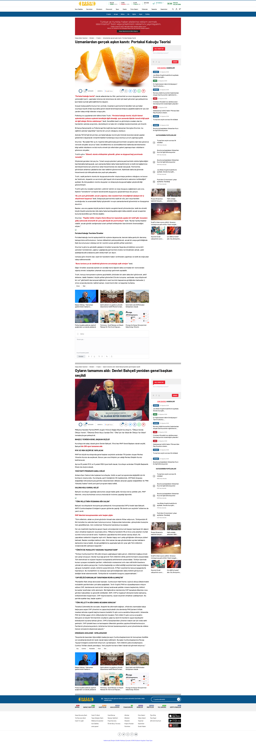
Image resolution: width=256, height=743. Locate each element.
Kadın (125, 9)
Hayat (140, 14)
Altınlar (126, 715)
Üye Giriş (153, 715)
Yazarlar (154, 9)
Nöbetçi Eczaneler (97, 721)
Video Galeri (142, 718)
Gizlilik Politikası (120, 740)
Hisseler (140, 706)
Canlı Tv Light (79, 721)
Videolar (145, 9)
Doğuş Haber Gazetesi (81, 38)
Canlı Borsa (111, 715)
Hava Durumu (115, 706)
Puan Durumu (128, 706)
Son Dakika (79, 9)
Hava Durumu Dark (81, 715)
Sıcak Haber (142, 726)
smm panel (94, 726)
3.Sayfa (108, 14)
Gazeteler (164, 9)
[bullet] (102, 356)
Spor (117, 9)
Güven (78, 286)
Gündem (99, 9)
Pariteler (150, 706)
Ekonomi (109, 9)
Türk (105, 648)
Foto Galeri (134, 9)
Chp (77, 648)
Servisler (89, 9)
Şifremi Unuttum (155, 721)
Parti (99, 648)
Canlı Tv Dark (95, 715)
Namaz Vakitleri (89, 706)
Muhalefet (92, 648)
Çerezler (128, 740)
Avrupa (116, 14)
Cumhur (84, 648)
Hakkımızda (107, 740)
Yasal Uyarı (149, 740)
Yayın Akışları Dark (97, 718)
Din (128, 14)
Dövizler (127, 718)
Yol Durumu (162, 706)
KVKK (133, 740)
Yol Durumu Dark (80, 718)
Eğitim (134, 14)
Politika (147, 14)
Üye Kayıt (153, 718)
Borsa (77, 706)
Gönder (81, 356)
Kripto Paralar (175, 706)
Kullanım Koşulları (141, 740)
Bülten (122, 14)
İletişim (113, 740)
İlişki (84, 286)
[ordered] (99, 356)
